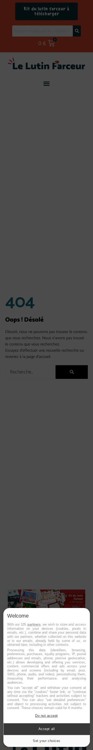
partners (34, 624)
